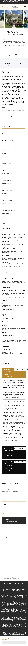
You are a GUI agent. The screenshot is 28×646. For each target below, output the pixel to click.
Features (20, 60)
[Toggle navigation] (25, 7)
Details (7, 62)
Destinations (7, 583)
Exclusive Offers (7, 64)
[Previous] (2, 18)
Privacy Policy (14, 585)
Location (20, 62)
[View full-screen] (21, 25)
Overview (7, 60)
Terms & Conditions (18, 583)
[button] (23, 504)
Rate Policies (7, 528)
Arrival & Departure (9, 513)
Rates (20, 63)
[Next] (25, 18)
